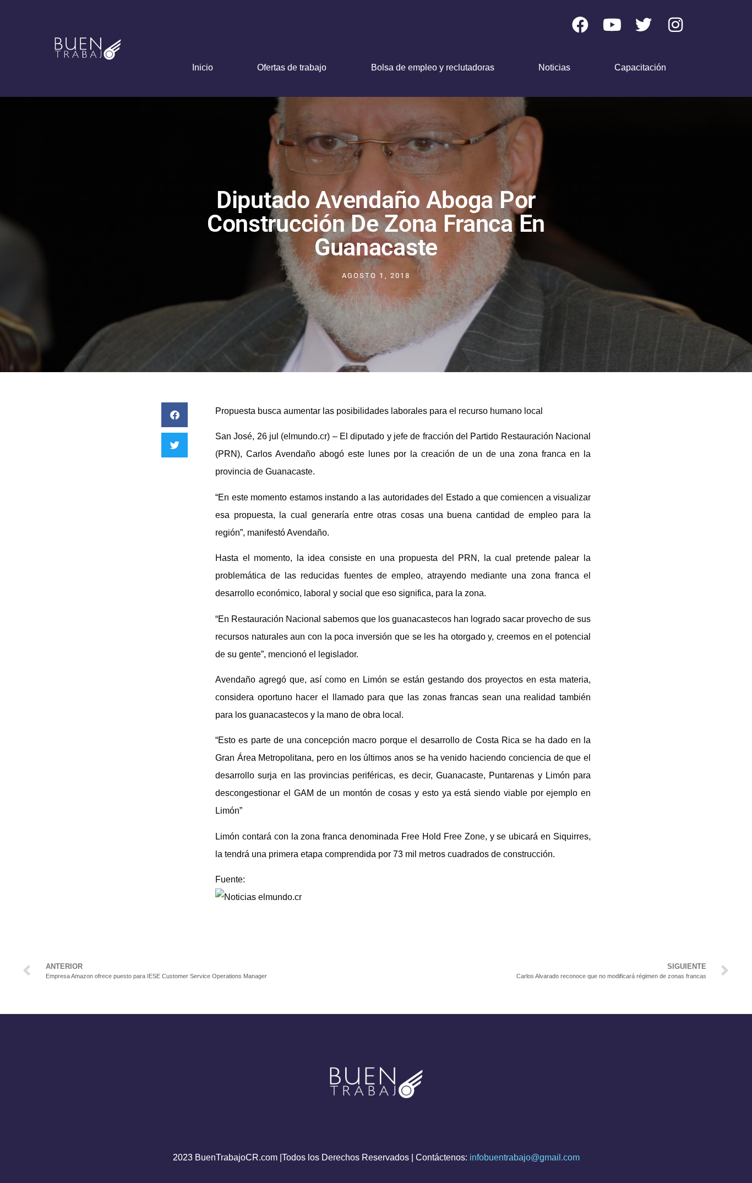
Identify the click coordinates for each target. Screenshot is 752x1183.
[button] (174, 414)
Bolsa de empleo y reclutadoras (432, 67)
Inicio (202, 67)
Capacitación (640, 67)
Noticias (554, 67)
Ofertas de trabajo (291, 67)
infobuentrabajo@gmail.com (525, 1157)
